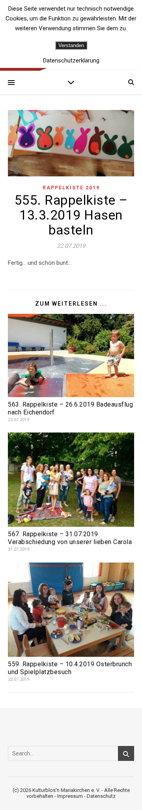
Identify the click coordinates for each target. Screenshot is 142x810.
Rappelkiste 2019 (71, 188)
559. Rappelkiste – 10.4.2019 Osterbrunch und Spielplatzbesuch (70, 668)
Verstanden (71, 45)
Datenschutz (101, 796)
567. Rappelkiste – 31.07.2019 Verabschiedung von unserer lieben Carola (70, 538)
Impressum (70, 796)
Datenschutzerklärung (71, 60)
